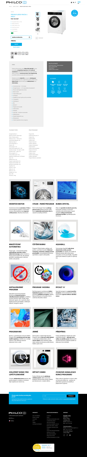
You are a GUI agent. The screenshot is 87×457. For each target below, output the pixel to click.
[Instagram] (64, 435)
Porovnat (41, 38)
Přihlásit (71, 396)
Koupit (16, 44)
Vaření (34, 422)
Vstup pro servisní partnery (53, 430)
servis (48, 417)
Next (37, 34)
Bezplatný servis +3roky (52, 425)
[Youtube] (70, 435)
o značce (49, 415)
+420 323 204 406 (68, 429)
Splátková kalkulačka (17, 37)
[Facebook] (67, 435)
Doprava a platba (51, 432)
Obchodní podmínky (51, 434)
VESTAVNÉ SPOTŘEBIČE (37, 424)
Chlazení (35, 419)
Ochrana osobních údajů (53, 424)
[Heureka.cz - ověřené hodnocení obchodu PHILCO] (43, 447)
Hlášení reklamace (51, 420)
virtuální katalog (51, 422)
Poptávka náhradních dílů (53, 419)
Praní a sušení (16, 6)
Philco (10, 6)
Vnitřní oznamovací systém (53, 437)
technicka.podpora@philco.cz (72, 427)
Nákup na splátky (51, 435)
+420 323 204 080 (68, 423)
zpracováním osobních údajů (69, 399)
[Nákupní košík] (73, 2)
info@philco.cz (69, 421)
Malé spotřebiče (36, 415)
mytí (34, 420)
